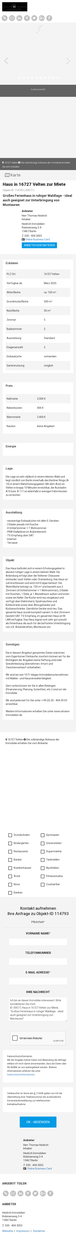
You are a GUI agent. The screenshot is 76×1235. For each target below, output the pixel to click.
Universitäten (53, 843)
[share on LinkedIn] (19, 17)
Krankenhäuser (21, 867)
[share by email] (11, 17)
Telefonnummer (38, 953)
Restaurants (20, 851)
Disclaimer (39, 1231)
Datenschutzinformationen (21, 1074)
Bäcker (17, 859)
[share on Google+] (41, 17)
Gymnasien (51, 834)
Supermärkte (53, 851)
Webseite (7, 1231)
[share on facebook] (49, 17)
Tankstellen (52, 859)
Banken (17, 892)
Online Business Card (37, 239)
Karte (15, 175)
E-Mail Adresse (38, 972)
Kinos (16, 884)
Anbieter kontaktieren (39, 245)
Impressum (23, 1231)
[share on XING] (26, 17)
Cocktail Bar (52, 884)
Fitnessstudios (53, 876)
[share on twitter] (34, 17)
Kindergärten (20, 843)
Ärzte (16, 876)
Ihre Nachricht (38, 992)
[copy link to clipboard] (4, 17)
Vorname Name (38, 933)
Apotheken (51, 867)
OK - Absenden (38, 1122)
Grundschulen (21, 834)
